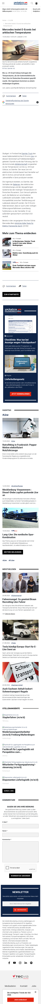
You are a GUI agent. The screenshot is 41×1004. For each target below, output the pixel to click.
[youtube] (14, 962)
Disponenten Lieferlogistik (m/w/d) (20, 780)
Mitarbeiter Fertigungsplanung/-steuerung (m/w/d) (19, 766)
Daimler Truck (27, 153)
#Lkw (5, 414)
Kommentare (11, 96)
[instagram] (20, 962)
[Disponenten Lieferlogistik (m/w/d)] (14, 777)
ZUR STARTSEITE (11, 294)
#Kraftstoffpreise (17, 486)
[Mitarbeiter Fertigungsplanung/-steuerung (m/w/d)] (19, 762)
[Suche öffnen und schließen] (31, 3)
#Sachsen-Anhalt (17, 685)
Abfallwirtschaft (21, 164)
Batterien (16, 184)
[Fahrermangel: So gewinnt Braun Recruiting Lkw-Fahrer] (20, 582)
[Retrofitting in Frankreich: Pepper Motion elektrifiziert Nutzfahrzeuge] (20, 428)
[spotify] (31, 962)
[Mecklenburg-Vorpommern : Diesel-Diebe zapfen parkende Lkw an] (20, 473)
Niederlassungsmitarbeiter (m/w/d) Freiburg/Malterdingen (18, 733)
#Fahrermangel (16, 595)
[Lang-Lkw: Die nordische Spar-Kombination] (20, 518)
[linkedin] (25, 962)
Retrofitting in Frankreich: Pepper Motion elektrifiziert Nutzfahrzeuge (19, 448)
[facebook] (9, 962)
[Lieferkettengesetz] (20, 364)
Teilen (24, 96)
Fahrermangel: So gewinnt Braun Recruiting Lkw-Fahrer (19, 600)
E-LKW (11, 20)
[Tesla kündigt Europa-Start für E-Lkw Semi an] (20, 630)
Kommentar (6, 839)
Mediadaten (10, 986)
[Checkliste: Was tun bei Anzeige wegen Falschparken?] (20, 324)
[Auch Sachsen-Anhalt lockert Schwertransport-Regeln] (20, 672)
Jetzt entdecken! (20, 1000)
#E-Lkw (11, 560)
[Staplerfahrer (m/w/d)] (10, 715)
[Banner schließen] (35, 992)
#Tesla (13, 643)
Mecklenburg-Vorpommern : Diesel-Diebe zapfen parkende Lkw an (20, 492)
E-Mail (4, 822)
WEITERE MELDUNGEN (12, 552)
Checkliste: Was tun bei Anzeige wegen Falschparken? (20, 341)
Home (4, 20)
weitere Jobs (9, 791)
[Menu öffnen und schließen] (3, 3)
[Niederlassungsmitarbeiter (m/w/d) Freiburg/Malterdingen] (20, 728)
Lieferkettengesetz (14, 379)
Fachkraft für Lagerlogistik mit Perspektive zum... (18, 750)
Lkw (32, 156)
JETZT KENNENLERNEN (20, 394)
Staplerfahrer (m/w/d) (13, 717)
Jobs (34, 986)
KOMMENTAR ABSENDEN (20, 876)
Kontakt (23, 986)
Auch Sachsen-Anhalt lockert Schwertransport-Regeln (17, 690)
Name (4, 831)
